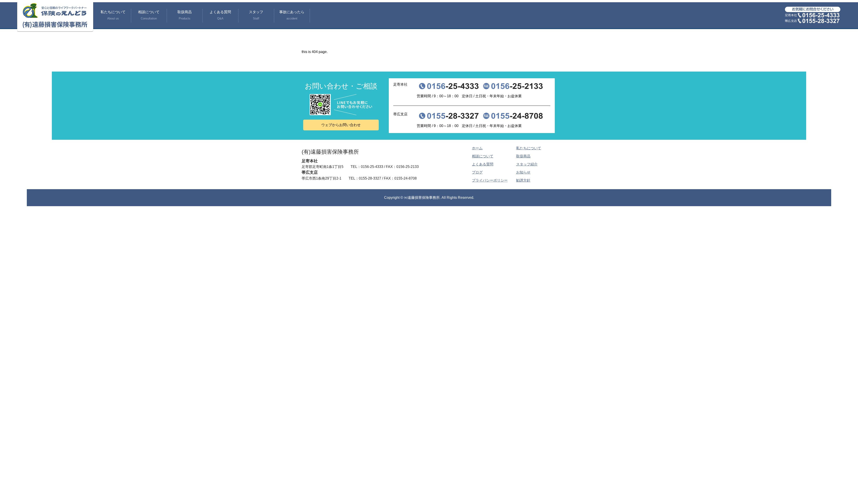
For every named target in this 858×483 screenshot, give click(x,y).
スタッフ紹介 (527, 164)
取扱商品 (184, 15)
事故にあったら (291, 15)
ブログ (477, 172)
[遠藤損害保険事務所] (55, 15)
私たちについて (113, 15)
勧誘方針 (523, 180)
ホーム (477, 148)
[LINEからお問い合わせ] (341, 104)
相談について (149, 15)
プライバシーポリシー (490, 180)
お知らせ (523, 172)
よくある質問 (220, 15)
